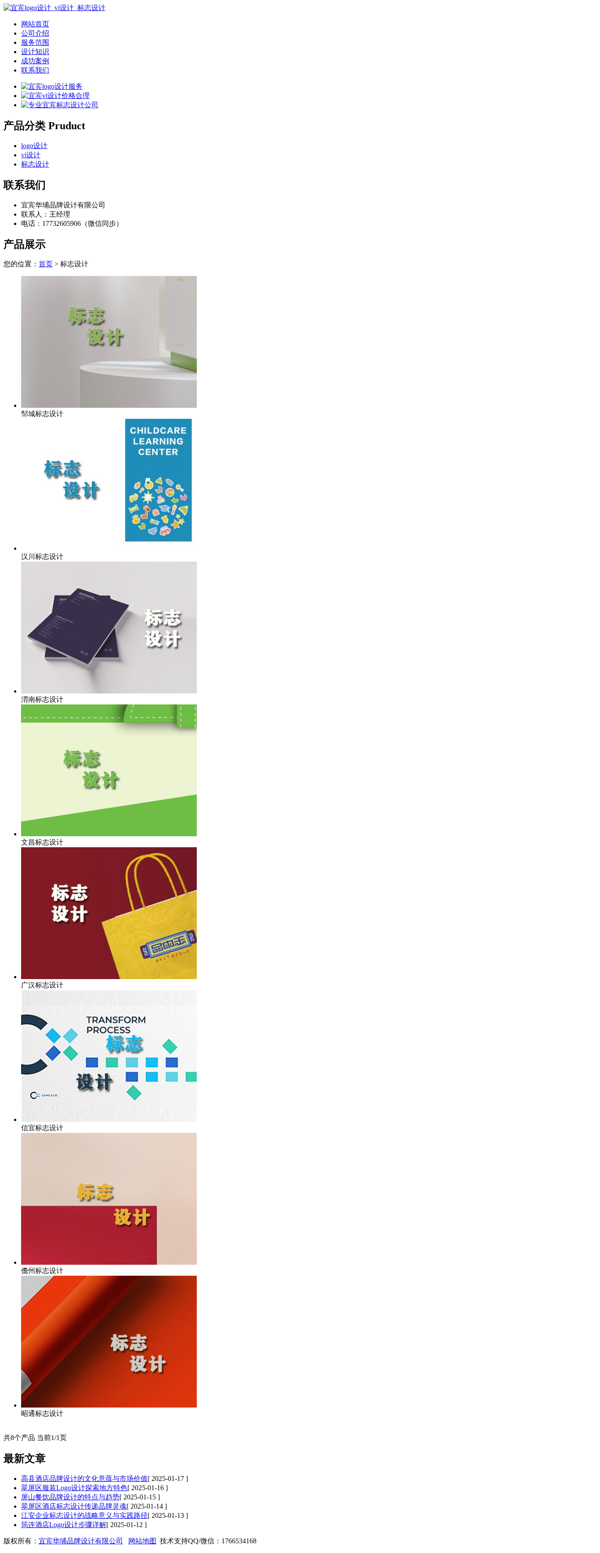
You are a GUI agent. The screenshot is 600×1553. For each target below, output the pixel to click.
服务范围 (35, 42)
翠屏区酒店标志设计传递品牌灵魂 (74, 1506)
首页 (46, 264)
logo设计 (34, 145)
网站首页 (35, 24)
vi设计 (30, 155)
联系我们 (35, 70)
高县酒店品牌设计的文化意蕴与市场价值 (84, 1478)
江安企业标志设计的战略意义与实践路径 (84, 1515)
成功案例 (35, 61)
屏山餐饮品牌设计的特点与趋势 (70, 1497)
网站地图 (142, 1541)
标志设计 (35, 164)
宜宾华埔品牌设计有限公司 (81, 1541)
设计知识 (35, 51)
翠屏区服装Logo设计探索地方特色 (74, 1487)
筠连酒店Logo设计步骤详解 (63, 1524)
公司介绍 (35, 33)
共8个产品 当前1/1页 (35, 1437)
